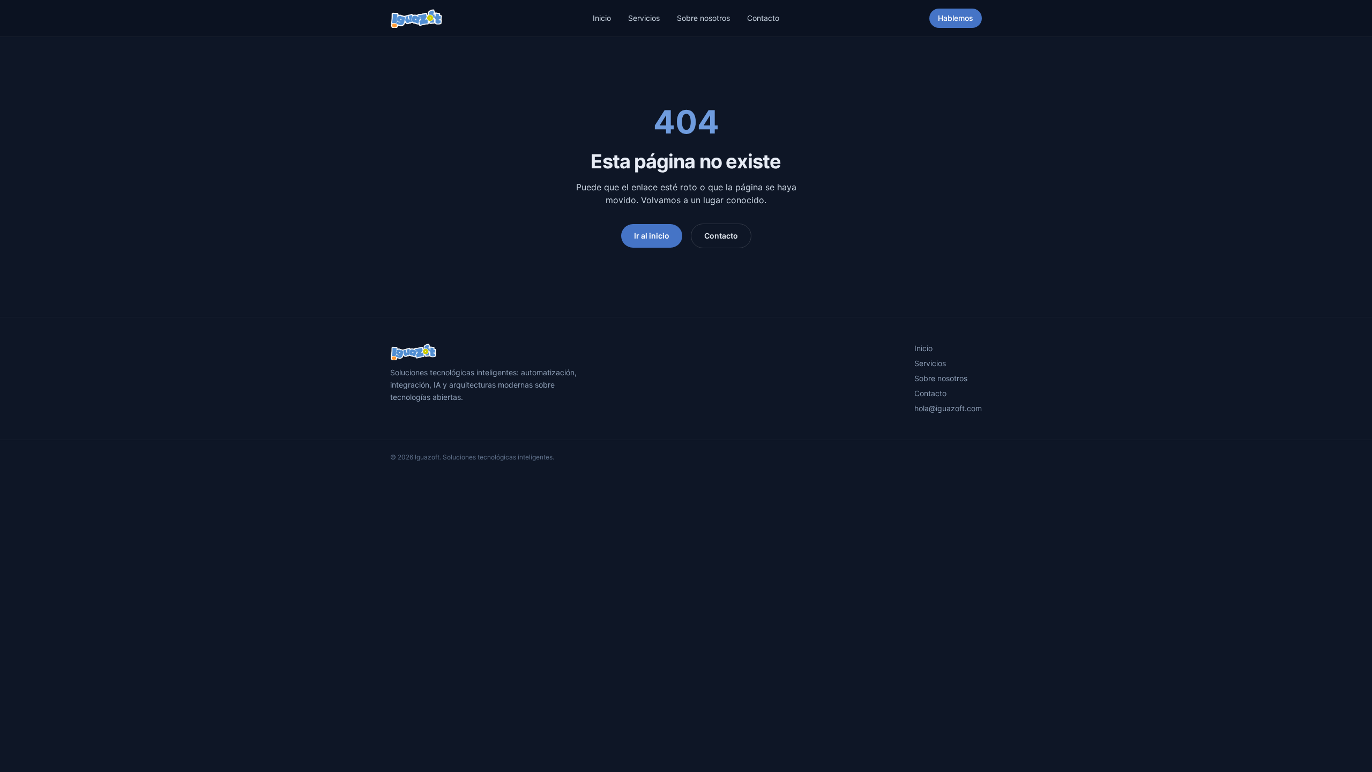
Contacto (763, 18)
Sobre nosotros (703, 18)
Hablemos (955, 18)
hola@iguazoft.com (948, 408)
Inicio (602, 18)
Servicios (644, 18)
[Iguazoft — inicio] (416, 18)
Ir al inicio (651, 235)
